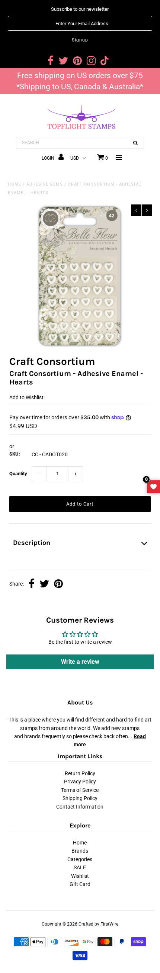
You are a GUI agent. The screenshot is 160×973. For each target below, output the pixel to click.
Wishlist (80, 876)
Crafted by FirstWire (98, 924)
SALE (80, 867)
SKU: (14, 454)
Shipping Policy (80, 798)
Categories (79, 859)
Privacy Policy (80, 781)
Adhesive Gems (44, 184)
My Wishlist (153, 486)
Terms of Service (80, 790)
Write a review (80, 661)
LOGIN (48, 158)
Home (14, 184)
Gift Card (80, 884)
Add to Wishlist (26, 397)
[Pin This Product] (58, 584)
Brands (79, 851)
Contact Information (79, 807)
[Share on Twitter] (44, 584)
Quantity (18, 473)
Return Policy (80, 773)
